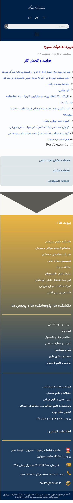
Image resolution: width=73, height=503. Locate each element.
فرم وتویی (63, 90)
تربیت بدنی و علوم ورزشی (57, 399)
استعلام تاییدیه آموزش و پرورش (53, 248)
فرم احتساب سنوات (57, 139)
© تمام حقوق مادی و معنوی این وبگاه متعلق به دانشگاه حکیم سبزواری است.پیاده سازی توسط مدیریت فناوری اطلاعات (36, 496)
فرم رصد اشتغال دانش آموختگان (53, 280)
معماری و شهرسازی (60, 356)
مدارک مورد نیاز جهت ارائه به (54, 72)
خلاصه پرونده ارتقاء (58, 84)
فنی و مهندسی (63, 350)
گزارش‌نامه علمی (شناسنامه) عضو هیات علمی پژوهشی (38, 133)
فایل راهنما (31, 72)
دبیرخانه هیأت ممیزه (13, 72)
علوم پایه (66, 331)
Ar (36, 18)
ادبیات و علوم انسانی (59, 324)
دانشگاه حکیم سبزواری (58, 242)
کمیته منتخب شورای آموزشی (55, 286)
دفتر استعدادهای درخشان (56, 254)
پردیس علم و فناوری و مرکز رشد (53, 418)
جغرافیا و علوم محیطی (58, 393)
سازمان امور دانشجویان (58, 274)
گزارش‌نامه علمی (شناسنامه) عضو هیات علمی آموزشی (39, 127)
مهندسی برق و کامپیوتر (58, 337)
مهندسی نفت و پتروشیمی (56, 387)
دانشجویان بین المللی (59, 293)
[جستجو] (6, 26)
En (29, 18)
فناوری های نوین (61, 412)
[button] (36, 34)
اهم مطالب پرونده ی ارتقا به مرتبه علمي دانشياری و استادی (35, 78)
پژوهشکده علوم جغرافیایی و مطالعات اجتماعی (45, 406)
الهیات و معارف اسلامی (58, 343)
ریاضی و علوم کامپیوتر (59, 363)
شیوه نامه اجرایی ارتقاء (56, 121)
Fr (44, 18)
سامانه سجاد (63, 267)
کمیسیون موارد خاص (59, 261)
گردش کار (31, 61)
